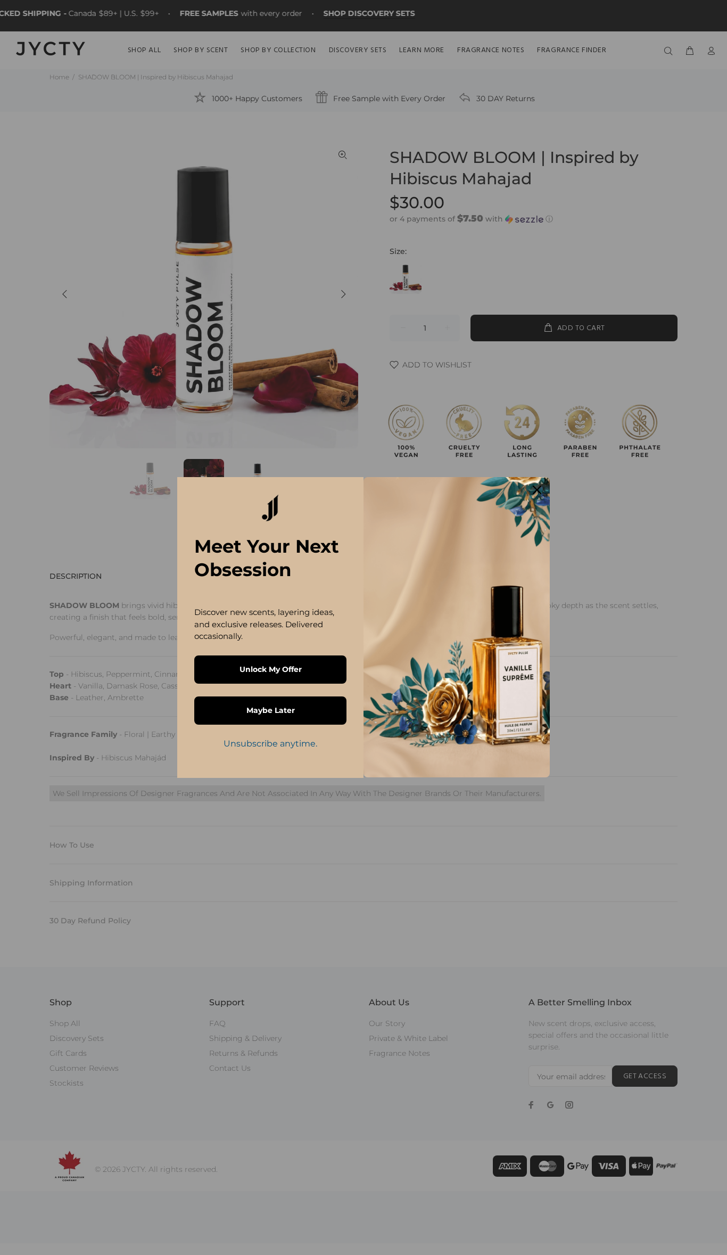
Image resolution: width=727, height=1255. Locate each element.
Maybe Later (270, 710)
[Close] (537, 490)
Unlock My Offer (270, 669)
